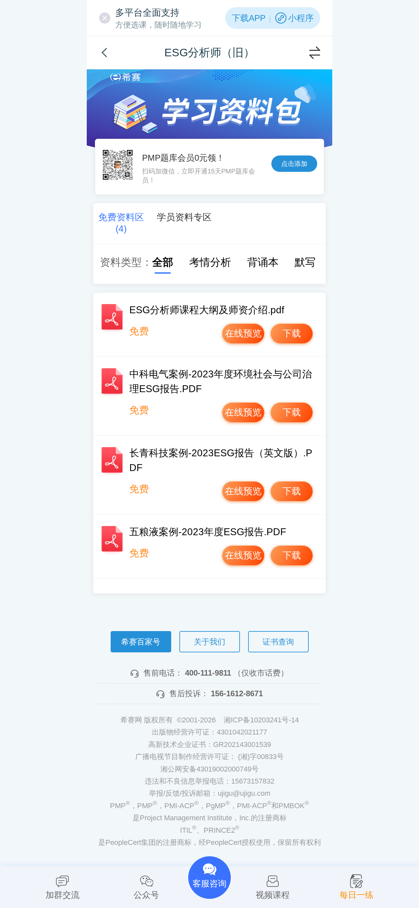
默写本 (310, 262)
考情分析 (210, 262)
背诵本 (263, 262)
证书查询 (278, 641)
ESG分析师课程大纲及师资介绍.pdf (206, 309)
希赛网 (125, 77)
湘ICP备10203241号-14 (261, 720)
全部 (162, 262)
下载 (291, 333)
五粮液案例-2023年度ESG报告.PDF (207, 531)
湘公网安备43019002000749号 (209, 769)
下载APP (248, 18)
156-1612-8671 (237, 693)
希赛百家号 (140, 641)
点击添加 (294, 163)
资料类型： (126, 262)
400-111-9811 (208, 672)
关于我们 (209, 641)
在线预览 (243, 333)
